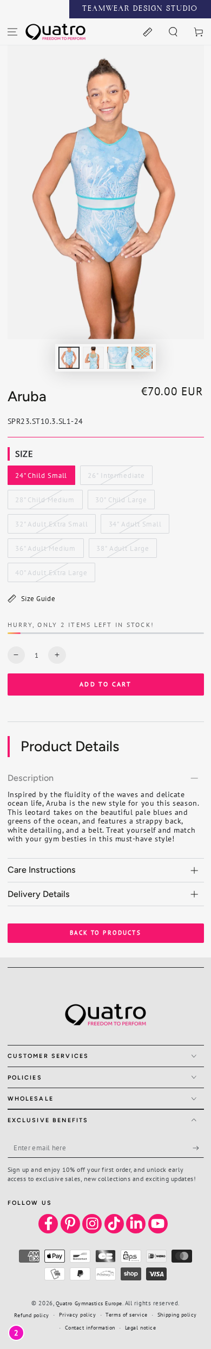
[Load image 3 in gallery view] (118, 358)
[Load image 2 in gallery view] (93, 358)
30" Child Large (121, 502)
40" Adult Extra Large (51, 575)
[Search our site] (173, 31)
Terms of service (127, 1314)
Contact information (90, 1327)
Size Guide (38, 598)
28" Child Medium (45, 502)
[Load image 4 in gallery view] (142, 358)
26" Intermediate (115, 478)
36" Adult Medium (45, 551)
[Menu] (12, 31)
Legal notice (140, 1327)
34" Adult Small (135, 527)
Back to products (105, 932)
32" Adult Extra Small (51, 527)
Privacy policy (77, 1314)
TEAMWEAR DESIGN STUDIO (140, 9)
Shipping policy (177, 1314)
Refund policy (31, 1315)
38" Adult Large (122, 551)
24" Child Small (41, 478)
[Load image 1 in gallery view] (69, 358)
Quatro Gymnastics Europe (89, 1303)
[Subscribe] (198, 1148)
